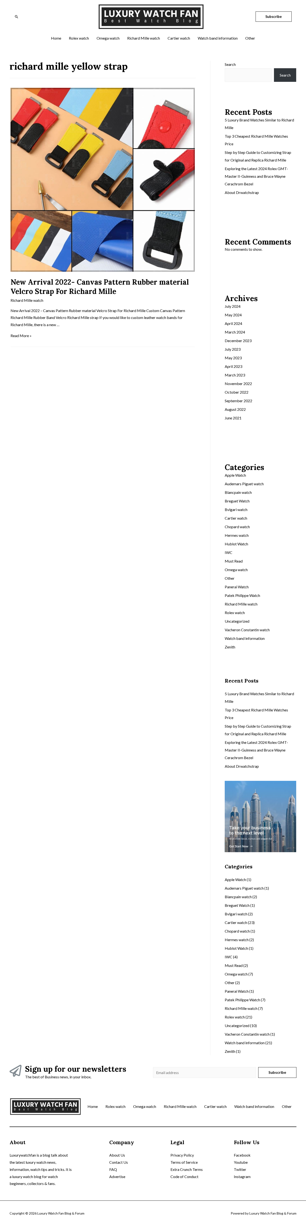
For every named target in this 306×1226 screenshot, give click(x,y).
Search (230, 64)
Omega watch (236, 569)
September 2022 (238, 400)
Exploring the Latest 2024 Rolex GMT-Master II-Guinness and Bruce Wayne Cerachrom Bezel (256, 176)
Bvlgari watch (236, 509)
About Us (117, 1155)
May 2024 (233, 315)
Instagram (242, 1176)
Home (92, 1106)
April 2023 (233, 366)
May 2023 (233, 357)
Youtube (241, 1162)
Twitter (240, 1169)
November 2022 (238, 383)
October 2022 (236, 392)
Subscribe (277, 1072)
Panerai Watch (237, 586)
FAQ (113, 1169)
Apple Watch (235, 475)
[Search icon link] (16, 17)
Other (230, 578)
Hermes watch (237, 535)
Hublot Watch (236, 544)
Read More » (21, 335)
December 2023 (238, 340)
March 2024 (235, 332)
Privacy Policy (182, 1155)
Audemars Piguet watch (244, 483)
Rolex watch (235, 612)
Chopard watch (237, 526)
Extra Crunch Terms (186, 1169)
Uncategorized (237, 621)
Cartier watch (236, 518)
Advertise (117, 1176)
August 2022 (235, 409)
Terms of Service (184, 1162)
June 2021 (233, 418)
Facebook (242, 1155)
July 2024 (232, 306)
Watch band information (245, 638)
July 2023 (232, 349)
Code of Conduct (184, 1176)
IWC (228, 552)
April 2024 (233, 323)
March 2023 (235, 375)
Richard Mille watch (27, 300)
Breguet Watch (237, 501)
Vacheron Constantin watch (247, 629)
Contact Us (118, 1162)
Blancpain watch (238, 492)
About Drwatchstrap (242, 192)
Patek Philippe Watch (242, 595)
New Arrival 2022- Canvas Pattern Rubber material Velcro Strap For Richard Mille (100, 286)
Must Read (234, 561)
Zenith (230, 647)
